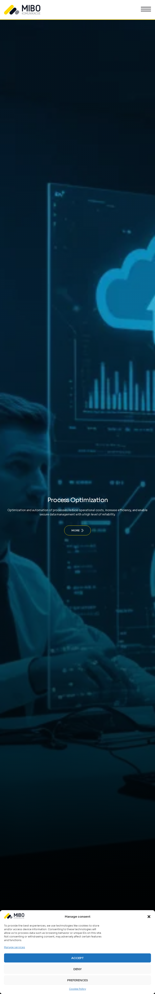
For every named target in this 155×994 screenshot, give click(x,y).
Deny (77, 969)
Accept (77, 958)
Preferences (77, 980)
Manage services (14, 947)
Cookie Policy (77, 988)
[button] (149, 917)
